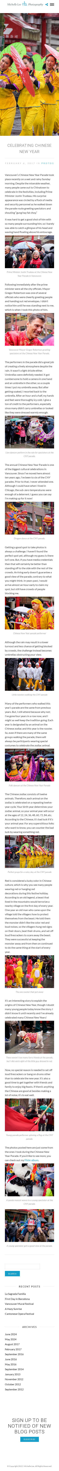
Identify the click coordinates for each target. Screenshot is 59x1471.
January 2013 (12, 1374)
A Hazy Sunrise (13, 1308)
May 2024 (10, 1339)
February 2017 (13, 1349)
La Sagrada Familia (15, 1293)
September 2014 (14, 1369)
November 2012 (14, 1379)
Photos (47, 163)
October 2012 (13, 1384)
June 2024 (11, 1334)
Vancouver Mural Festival (19, 1303)
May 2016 (10, 1364)
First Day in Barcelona (17, 1298)
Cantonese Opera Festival (19, 1313)
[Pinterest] (33, 1461)
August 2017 (12, 1344)
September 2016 (14, 1354)
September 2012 (14, 1389)
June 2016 (11, 1359)
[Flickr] (29, 1461)
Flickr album (31, 1160)
